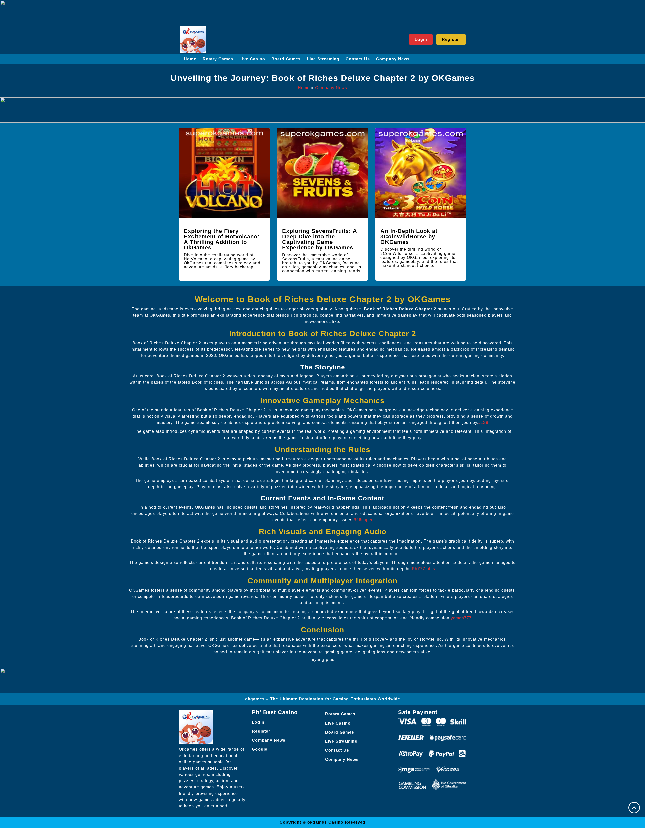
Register (261, 731)
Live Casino (252, 59)
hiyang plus (322, 659)
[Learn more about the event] (322, 12)
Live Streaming (323, 59)
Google (259, 749)
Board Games (286, 59)
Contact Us (358, 59)
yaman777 (461, 618)
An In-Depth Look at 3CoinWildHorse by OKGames (408, 236)
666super (363, 520)
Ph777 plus (423, 569)
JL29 (483, 422)
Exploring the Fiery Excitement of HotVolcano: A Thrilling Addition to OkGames (222, 239)
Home (190, 59)
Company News (393, 59)
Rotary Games (218, 59)
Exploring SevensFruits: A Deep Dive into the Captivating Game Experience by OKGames (319, 239)
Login (258, 722)
